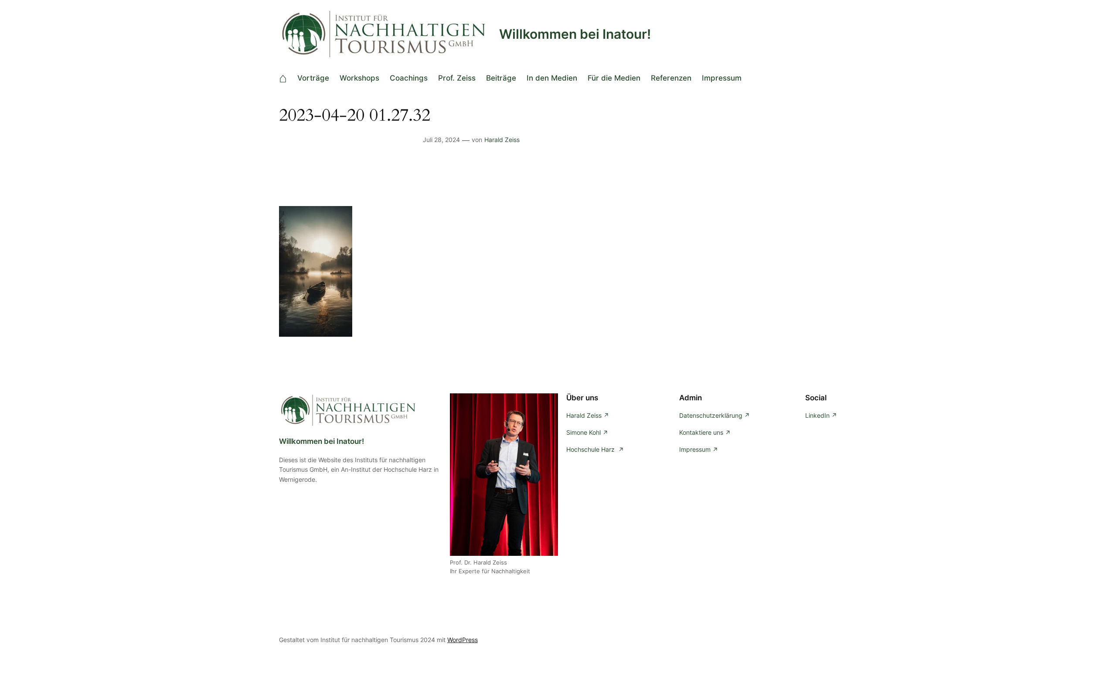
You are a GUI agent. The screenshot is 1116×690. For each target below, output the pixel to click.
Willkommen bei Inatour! (575, 34)
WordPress (462, 639)
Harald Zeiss (502, 139)
